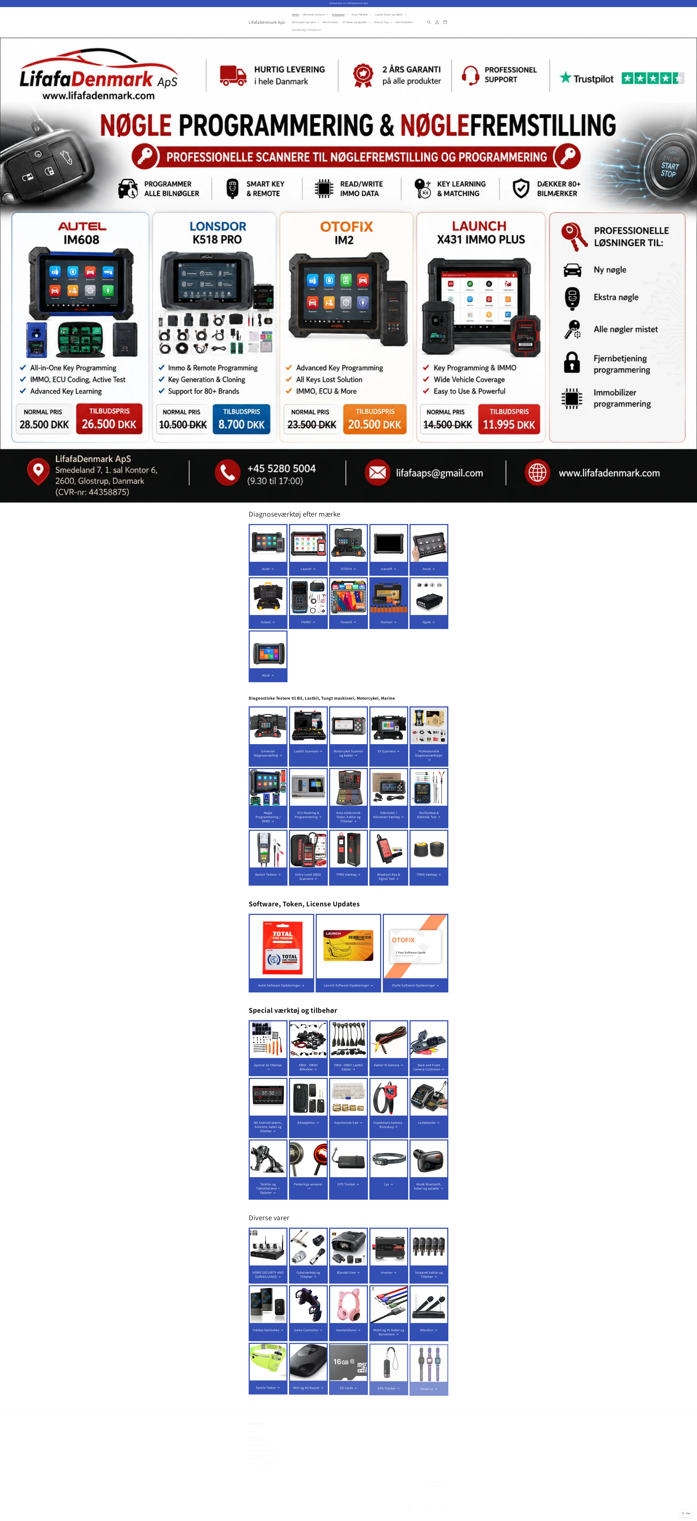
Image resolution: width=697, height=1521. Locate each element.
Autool (266, 622)
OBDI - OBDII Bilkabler (308, 1067)
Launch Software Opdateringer (346, 985)
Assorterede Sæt (346, 1122)
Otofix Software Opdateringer (413, 985)
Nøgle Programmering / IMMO (268, 817)
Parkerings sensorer (308, 1184)
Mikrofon (426, 1330)
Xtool (266, 675)
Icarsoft (386, 569)
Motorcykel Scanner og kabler (348, 753)
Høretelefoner (346, 1330)
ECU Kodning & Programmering (307, 815)
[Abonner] (310, 1479)
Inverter (386, 1272)
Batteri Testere (266, 874)
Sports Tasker (266, 1387)
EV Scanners (387, 751)
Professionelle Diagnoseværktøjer (429, 753)
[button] (315, 14)
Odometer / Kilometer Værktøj (386, 815)
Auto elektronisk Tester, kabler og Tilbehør (348, 817)
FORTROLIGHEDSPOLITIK (263, 1458)
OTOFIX (346, 569)
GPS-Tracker (387, 1387)
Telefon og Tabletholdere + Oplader (268, 1188)
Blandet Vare (346, 1272)
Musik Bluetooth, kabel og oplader (427, 1186)
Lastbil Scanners (306, 751)
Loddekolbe (427, 1122)
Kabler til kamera (386, 1065)
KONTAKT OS (256, 1433)
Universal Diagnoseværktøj (266, 753)
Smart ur (426, 1387)
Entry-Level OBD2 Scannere (308, 876)
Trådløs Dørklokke (265, 1330)
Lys (386, 1184)
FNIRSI (306, 622)
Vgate (427, 622)
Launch (306, 569)
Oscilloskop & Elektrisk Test (428, 815)
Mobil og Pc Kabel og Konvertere (388, 1332)
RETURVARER (256, 1452)
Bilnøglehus (306, 1122)
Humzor (387, 622)
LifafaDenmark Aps (344, 1512)
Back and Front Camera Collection (426, 1067)
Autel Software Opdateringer (279, 985)
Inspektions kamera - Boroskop (388, 1124)
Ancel (427, 569)
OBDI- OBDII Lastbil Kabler (348, 1067)
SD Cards (346, 1387)
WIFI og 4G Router (306, 1387)
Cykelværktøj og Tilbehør (308, 1274)
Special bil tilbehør (268, 1065)
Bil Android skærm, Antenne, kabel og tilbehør (268, 1126)
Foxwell (346, 622)
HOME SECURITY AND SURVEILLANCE (268, 1274)
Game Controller (306, 1330)
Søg (251, 1426)
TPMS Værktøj (346, 874)
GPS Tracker (346, 1184)
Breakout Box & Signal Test (388, 876)
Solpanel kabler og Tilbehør (429, 1274)
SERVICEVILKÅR (257, 1439)
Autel (266, 569)
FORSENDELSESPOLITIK (262, 1446)
